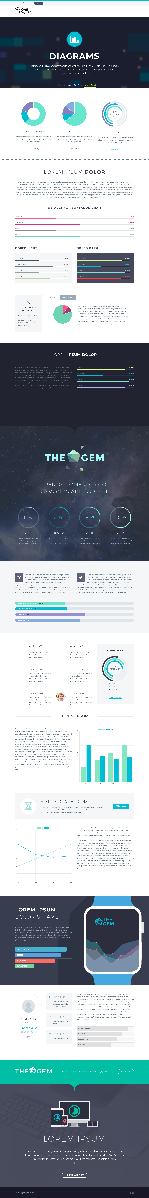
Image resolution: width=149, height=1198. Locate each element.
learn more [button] (115, 697)
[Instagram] (26, 3)
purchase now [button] (74, 1175)
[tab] (53, 297)
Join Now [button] (38, 3)
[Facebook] (23, 3)
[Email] (28, 1038)
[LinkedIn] (28, 1032)
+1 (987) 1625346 (28, 1028)
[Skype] (35, 1032)
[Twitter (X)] (25, 1032)
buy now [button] (121, 806)
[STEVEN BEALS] (28, 1018)
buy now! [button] (125, 1072)
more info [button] (33, 148)
